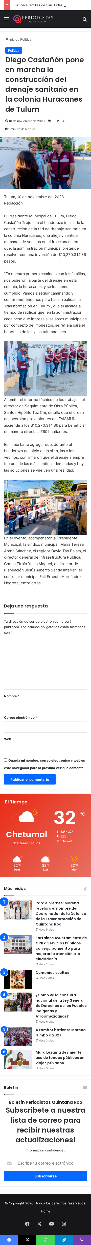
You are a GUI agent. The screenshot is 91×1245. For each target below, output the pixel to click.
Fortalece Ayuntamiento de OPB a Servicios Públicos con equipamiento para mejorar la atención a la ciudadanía (61, 948)
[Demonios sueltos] (18, 979)
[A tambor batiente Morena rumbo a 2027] (18, 1036)
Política (25, 39)
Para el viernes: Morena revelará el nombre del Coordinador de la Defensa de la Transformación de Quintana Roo (61, 914)
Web (7, 739)
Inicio (12, 39)
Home (45, 1211)
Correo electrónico (20, 717)
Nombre (11, 696)
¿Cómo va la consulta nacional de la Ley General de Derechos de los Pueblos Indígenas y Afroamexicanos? (61, 1006)
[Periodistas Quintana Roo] (33, 19)
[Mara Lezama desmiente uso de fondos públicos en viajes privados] (18, 1059)
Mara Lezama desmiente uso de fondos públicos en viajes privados (60, 1057)
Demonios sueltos (52, 972)
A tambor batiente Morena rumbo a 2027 (61, 1032)
